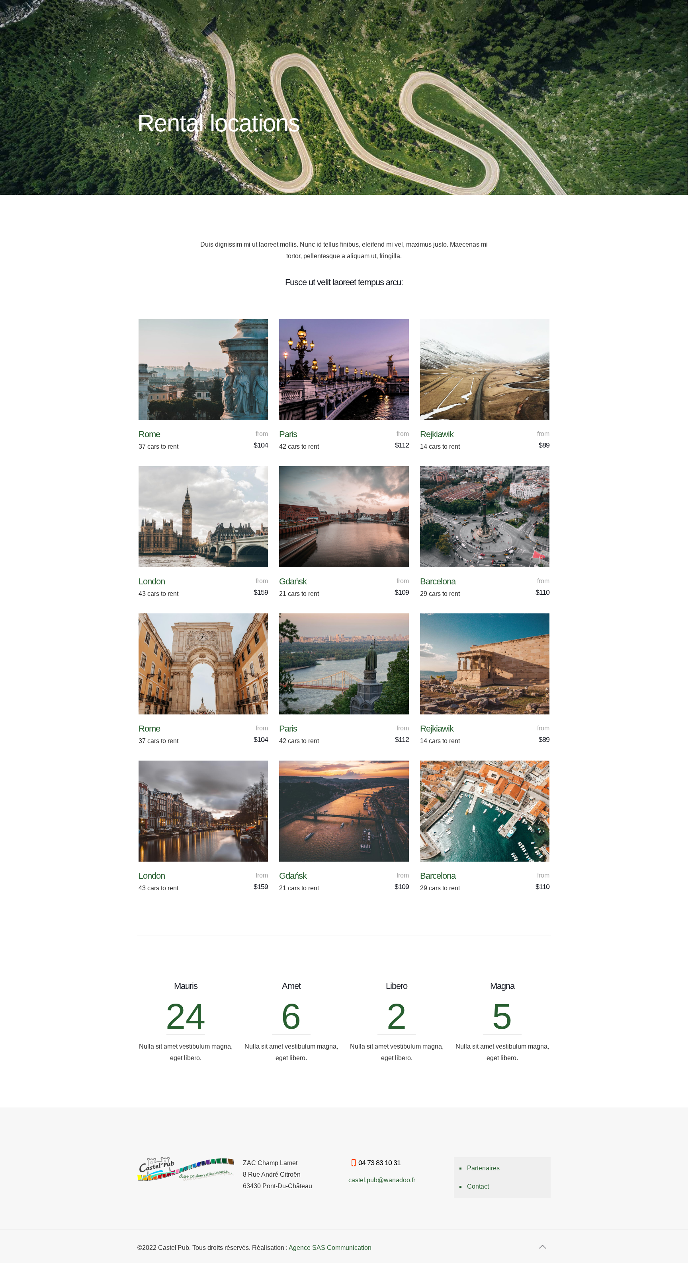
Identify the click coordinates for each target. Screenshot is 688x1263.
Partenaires (483, 1168)
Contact (478, 1186)
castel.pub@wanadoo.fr (381, 1180)
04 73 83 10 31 (379, 1163)
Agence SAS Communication (330, 1247)
